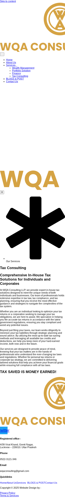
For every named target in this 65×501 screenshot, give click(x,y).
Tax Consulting (20, 76)
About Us (11, 62)
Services (10, 65)
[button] (21, 483)
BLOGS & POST (15, 79)
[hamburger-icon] (2, 54)
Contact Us (12, 81)
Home (9, 59)
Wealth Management (23, 68)
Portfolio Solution (21, 70)
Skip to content (8, 1)
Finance (16, 73)
